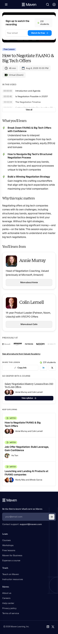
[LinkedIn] (48, 626)
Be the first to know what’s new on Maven (22, 509)
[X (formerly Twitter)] (53, 626)
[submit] (51, 517)
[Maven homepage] (29, 4)
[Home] (9, 500)
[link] (43, 368)
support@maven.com (31, 524)
